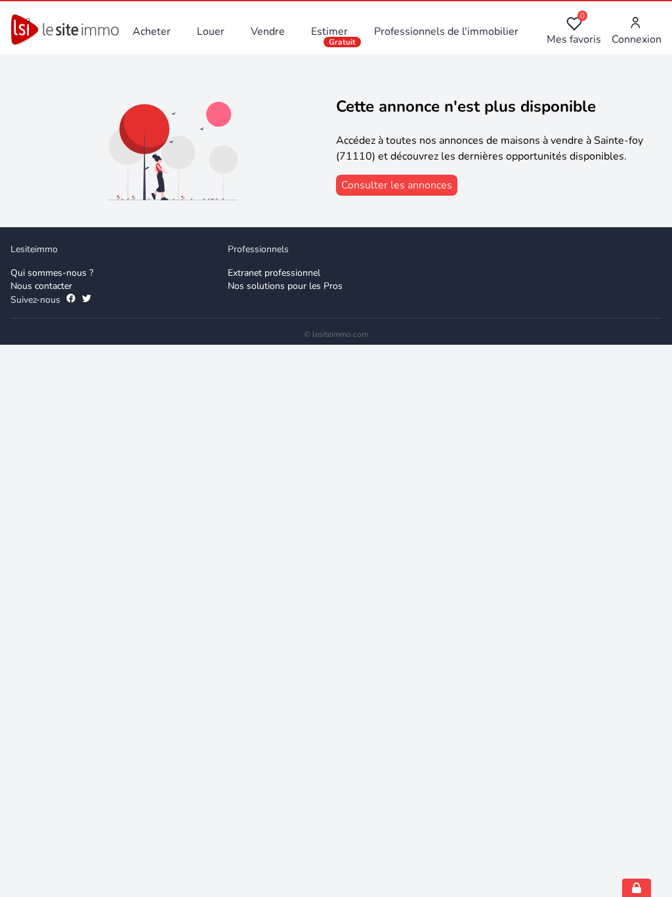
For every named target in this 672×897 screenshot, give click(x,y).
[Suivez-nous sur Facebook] (71, 300)
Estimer (329, 31)
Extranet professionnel (274, 273)
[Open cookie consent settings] (636, 888)
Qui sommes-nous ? (51, 273)
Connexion (637, 39)
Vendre (268, 31)
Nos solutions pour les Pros (285, 286)
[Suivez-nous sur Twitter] (86, 300)
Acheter (152, 31)
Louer (210, 31)
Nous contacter (41, 286)
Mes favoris (574, 31)
